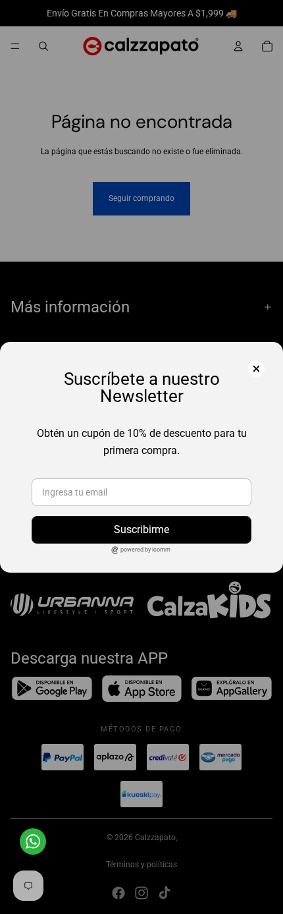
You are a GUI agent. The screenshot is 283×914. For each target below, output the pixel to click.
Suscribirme (141, 529)
